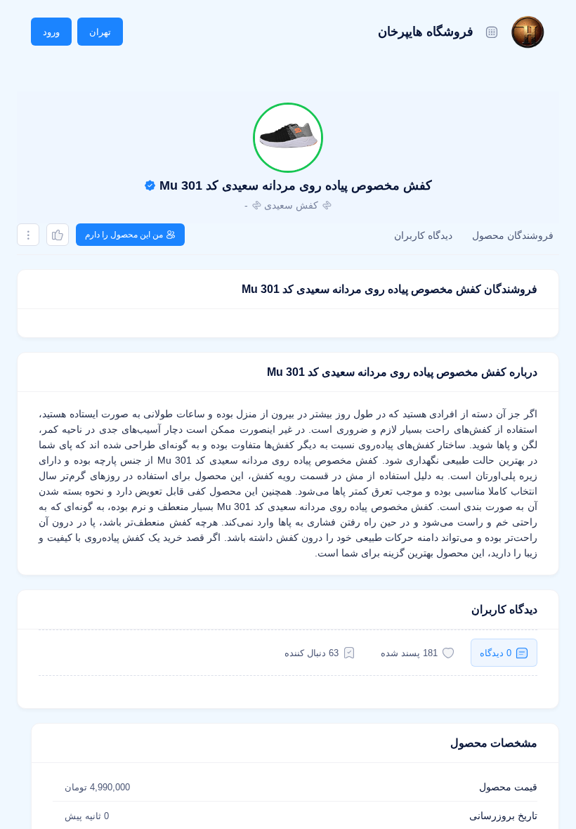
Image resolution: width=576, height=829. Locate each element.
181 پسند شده (409, 653)
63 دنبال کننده (311, 653)
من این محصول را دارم (124, 235)
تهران (100, 32)
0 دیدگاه (495, 653)
